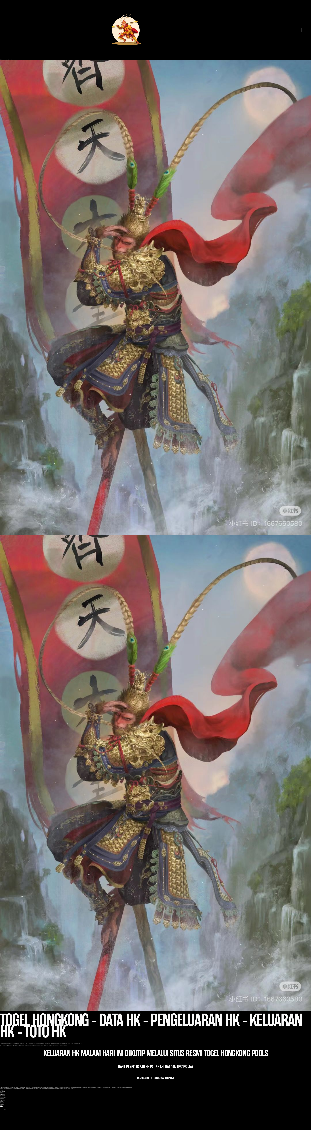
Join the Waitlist (297, 29)
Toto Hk (0, 1087)
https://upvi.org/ (1, 1096)
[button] (4, 1109)
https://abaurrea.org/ (1, 1092)
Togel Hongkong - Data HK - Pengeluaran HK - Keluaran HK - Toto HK (6, 59)
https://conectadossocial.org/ (2, 1091)
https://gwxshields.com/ (2, 1105)
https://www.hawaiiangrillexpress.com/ (3, 1093)
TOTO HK (0, 59)
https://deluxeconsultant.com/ (2, 1100)
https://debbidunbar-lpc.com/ (2, 1094)
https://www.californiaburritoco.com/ (3, 1103)
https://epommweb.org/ (1, 1101)
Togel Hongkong (10, 1043)
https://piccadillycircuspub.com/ (2, 1090)
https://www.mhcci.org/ (2, 1102)
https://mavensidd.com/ (2, 1098)
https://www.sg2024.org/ (2, 1104)
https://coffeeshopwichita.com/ (2, 1095)
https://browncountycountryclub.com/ (3, 1097)
